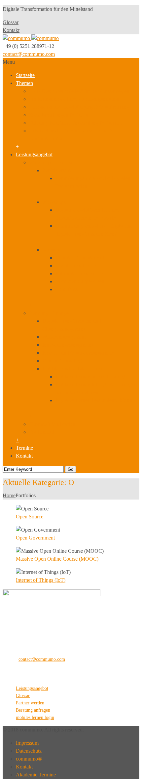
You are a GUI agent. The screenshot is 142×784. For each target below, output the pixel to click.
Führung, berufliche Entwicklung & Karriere (75, 123)
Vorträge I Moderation (52, 424)
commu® (29, 759)
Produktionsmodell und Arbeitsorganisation (74, 99)
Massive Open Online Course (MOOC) (57, 559)
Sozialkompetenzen (75, 265)
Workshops (54, 202)
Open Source (29, 516)
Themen (24, 83)
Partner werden (30, 702)
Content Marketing (62, 360)
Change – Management (79, 257)
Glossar (10, 22)
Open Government (35, 538)
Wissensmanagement (64, 337)
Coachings (66, 289)
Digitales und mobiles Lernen (73, 368)
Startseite (25, 75)
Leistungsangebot (34, 154)
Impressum (27, 743)
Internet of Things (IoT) (40, 580)
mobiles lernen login (35, 717)
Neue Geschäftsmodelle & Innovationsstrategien (79, 91)
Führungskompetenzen (79, 273)
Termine (24, 448)
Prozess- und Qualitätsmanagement (78, 352)
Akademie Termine (36, 774)
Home (9, 495)
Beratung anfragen (33, 710)
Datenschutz (29, 751)
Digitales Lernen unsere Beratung (90, 376)
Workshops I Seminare (52, 162)
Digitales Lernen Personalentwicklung (95, 400)
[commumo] (31, 38)
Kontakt (11, 30)
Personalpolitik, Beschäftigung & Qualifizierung (79, 107)
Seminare (52, 249)
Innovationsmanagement (67, 345)
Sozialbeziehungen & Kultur (59, 115)
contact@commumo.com (29, 54)
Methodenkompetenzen (79, 281)
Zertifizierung (56, 170)
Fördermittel (41, 432)
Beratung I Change (49, 313)
